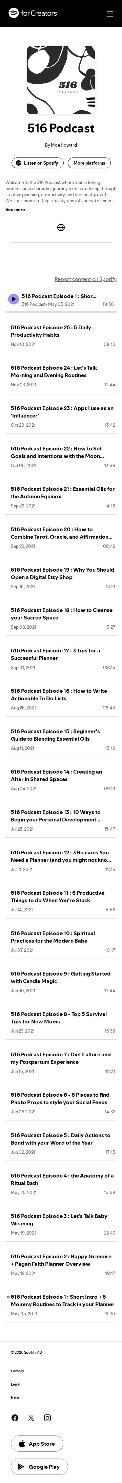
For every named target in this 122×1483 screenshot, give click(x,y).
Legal (15, 1384)
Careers (17, 1371)
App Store (42, 1443)
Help (15, 1397)
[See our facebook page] (15, 1418)
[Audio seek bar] (61, 312)
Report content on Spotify (86, 279)
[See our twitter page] (31, 1418)
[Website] (61, 227)
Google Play (44, 1466)
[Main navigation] (110, 14)
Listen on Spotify (41, 163)
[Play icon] (13, 299)
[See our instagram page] (47, 1418)
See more (15, 209)
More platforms (89, 163)
